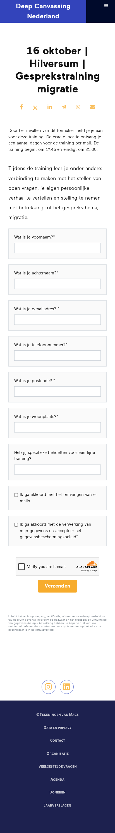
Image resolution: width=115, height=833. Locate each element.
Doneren (57, 792)
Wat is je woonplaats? (35, 417)
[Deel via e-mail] (93, 107)
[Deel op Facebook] (21, 107)
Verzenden (57, 586)
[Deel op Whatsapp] (78, 107)
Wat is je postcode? (33, 381)
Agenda (57, 779)
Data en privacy (57, 728)
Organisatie (58, 753)
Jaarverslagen (57, 805)
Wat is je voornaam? (33, 237)
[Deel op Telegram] (64, 107)
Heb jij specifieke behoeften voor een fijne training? (54, 456)
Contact (57, 740)
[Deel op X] (35, 107)
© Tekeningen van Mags (57, 714)
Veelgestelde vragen (58, 766)
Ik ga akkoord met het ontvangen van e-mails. (58, 498)
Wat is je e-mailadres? (36, 309)
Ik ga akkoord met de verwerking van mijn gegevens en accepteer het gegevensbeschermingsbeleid (55, 530)
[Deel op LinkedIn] (49, 107)
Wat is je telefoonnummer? (40, 345)
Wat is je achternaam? (35, 273)
